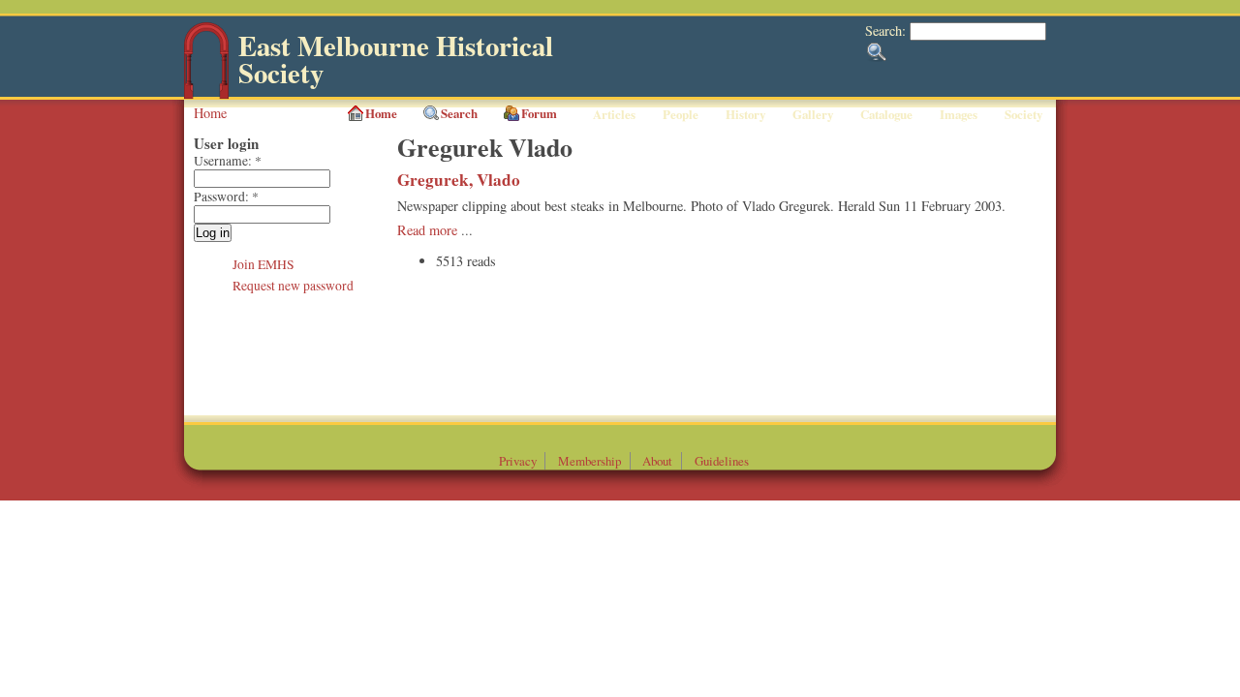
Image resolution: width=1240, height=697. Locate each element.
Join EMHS (263, 264)
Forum (539, 113)
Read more (427, 230)
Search (459, 113)
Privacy (518, 461)
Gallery (812, 114)
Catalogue (886, 114)
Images (958, 114)
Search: (887, 30)
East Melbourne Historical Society (395, 59)
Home (210, 113)
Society (1023, 114)
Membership (589, 461)
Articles (614, 114)
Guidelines (722, 461)
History (745, 114)
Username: (228, 160)
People (680, 114)
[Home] (206, 94)
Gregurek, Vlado (458, 179)
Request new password (293, 285)
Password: (226, 196)
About (657, 461)
